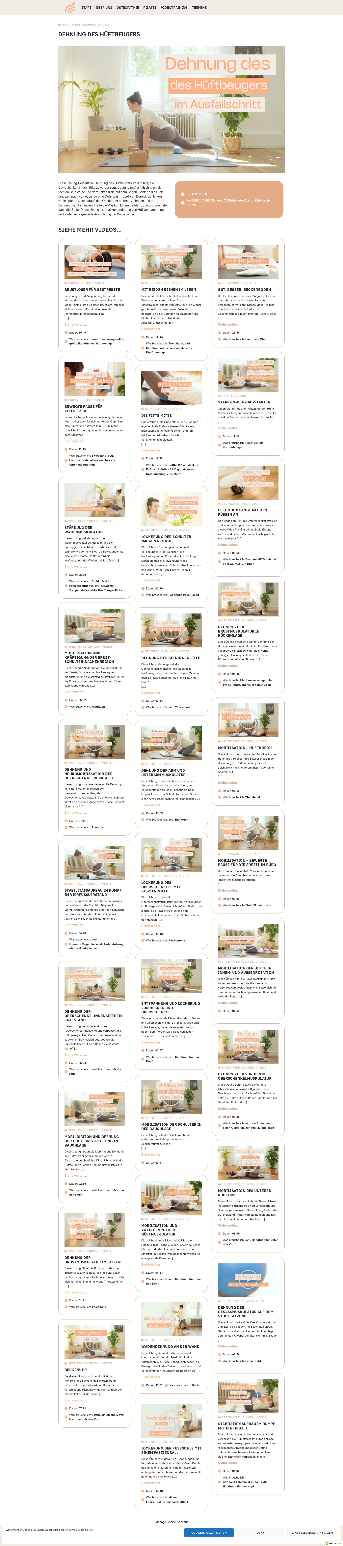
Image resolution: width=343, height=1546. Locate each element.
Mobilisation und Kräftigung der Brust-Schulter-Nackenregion (89, 657)
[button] (171, 109)
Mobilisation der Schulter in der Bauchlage (171, 1126)
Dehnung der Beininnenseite (170, 658)
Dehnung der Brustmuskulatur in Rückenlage (238, 631)
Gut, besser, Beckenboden (244, 289)
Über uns (104, 7)
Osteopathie (128, 7)
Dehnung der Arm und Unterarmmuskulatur (163, 772)
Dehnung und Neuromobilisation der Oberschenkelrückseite (89, 773)
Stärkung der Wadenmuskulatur (84, 529)
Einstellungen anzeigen (312, 1532)
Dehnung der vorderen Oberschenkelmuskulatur (245, 1076)
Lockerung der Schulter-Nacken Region (167, 538)
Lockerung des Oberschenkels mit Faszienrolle (161, 886)
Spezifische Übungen (79, 25)
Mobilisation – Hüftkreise (245, 748)
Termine (199, 7)
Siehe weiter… (76, 324)
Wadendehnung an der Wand (170, 1346)
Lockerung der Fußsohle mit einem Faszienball (171, 1450)
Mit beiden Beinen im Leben (168, 289)
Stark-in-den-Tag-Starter (244, 402)
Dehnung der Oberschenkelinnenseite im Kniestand (93, 1015)
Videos (103, 25)
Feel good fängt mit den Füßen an (242, 512)
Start (86, 7)
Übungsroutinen (81, 283)
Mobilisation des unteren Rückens (244, 1192)
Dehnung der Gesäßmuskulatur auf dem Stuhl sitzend (246, 1311)
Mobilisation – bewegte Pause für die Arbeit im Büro (247, 862)
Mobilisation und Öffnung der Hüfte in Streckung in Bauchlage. (92, 1140)
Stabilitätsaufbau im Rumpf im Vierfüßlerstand (93, 892)
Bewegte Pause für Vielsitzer (84, 408)
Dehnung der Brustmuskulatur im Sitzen (93, 1259)
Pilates (150, 7)
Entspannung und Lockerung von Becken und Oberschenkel (170, 1007)
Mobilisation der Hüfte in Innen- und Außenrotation (246, 970)
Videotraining (174, 7)
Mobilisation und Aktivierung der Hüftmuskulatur (159, 1229)
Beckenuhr (76, 1370)
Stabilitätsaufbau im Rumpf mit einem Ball (246, 1426)
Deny (261, 1532)
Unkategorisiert (235, 395)
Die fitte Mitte (156, 415)
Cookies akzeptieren (209, 1532)
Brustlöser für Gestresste (92, 289)
